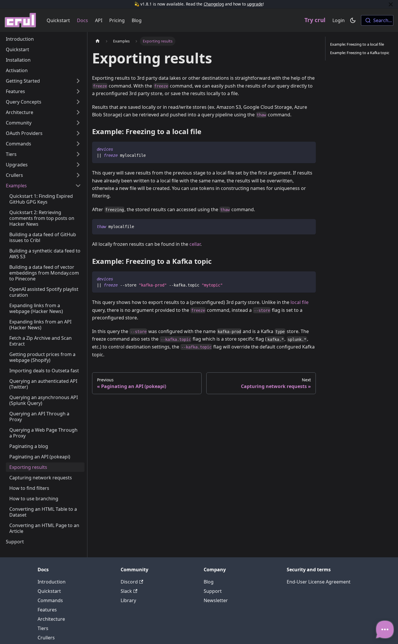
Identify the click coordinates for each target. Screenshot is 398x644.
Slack (126, 591)
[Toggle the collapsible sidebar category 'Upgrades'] (78, 164)
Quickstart (58, 20)
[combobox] (377, 20)
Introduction (20, 39)
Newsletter (216, 600)
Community (18, 123)
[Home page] (97, 41)
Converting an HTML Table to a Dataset (43, 512)
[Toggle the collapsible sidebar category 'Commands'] (78, 143)
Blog (137, 20)
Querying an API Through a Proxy (39, 416)
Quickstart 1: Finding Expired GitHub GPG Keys (41, 199)
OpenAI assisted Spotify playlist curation (43, 292)
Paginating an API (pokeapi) (39, 456)
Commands (18, 143)
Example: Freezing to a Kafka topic (359, 52)
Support (15, 541)
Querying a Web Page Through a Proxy (43, 433)
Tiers (11, 154)
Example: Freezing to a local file (357, 44)
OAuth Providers (24, 133)
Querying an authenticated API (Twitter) (43, 384)
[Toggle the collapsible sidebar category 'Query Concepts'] (78, 101)
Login (338, 20)
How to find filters (29, 488)
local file (299, 302)
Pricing (117, 20)
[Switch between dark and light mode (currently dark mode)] (353, 20)
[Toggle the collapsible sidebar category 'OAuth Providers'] (78, 133)
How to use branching (33, 498)
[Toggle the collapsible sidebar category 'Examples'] (78, 185)
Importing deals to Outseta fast (44, 370)
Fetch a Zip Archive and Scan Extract (40, 341)
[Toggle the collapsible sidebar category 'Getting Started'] (78, 81)
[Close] (390, 4)
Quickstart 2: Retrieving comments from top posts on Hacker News (41, 218)
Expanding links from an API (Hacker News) (40, 325)
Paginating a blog (28, 446)
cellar (194, 244)
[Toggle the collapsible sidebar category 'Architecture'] (78, 112)
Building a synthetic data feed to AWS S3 (44, 254)
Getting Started (23, 81)
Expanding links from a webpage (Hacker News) (36, 308)
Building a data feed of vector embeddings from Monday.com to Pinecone (44, 273)
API (98, 20)
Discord (129, 582)
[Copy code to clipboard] (309, 149)
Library (128, 600)
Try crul (314, 20)
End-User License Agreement (319, 582)
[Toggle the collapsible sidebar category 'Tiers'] (78, 154)
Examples (16, 185)
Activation (17, 70)
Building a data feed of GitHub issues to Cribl (42, 237)
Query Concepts (23, 102)
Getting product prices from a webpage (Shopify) (42, 357)
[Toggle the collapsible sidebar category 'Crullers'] (78, 175)
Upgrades (17, 164)
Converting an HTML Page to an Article (44, 528)
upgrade (255, 4)
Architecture (19, 112)
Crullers (14, 175)
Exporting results (28, 467)
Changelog (214, 4)
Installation (18, 60)
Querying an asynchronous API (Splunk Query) (43, 400)
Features (15, 91)
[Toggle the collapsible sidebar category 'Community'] (78, 122)
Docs (82, 20)
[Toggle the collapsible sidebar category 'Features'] (78, 91)
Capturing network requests (40, 477)
